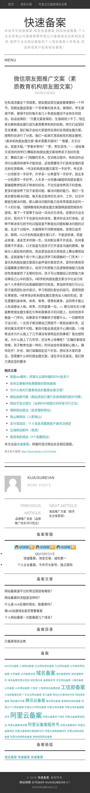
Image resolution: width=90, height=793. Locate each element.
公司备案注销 (28, 673)
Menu (10, 60)
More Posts (39, 485)
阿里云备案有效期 (17, 725)
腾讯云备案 (35, 700)
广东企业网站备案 (32, 694)
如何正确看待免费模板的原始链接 (33, 383)
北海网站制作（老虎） (25, 430)
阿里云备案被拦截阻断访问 (29, 731)
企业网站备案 (62, 666)
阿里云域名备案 (55, 707)
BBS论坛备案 (12, 666)
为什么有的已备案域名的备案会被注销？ (37, 390)
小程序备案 (77, 680)
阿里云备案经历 (68, 725)
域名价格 (26, 4)
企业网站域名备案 (44, 666)
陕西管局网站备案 (42, 736)
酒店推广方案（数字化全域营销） (62, 513)
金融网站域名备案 (71, 701)
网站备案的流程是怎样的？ (23, 597)
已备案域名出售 (15, 641)
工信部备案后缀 (13, 694)
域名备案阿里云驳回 (18, 680)
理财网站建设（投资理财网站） (31, 410)
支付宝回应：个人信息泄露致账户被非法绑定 (40, 423)
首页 (11, 4)
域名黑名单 (36, 680)
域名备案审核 (63, 673)
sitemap (38, 782)
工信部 (34, 688)
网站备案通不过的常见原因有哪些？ (29, 591)
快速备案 (45, 22)
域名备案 (45, 672)
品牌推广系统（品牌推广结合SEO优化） (28, 521)
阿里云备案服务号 (43, 724)
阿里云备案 (26, 715)
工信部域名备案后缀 (49, 688)
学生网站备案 (63, 680)
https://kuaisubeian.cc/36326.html (39, 451)
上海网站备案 (26, 666)
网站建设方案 (17, 701)
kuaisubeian (55, 782)
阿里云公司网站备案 (35, 707)
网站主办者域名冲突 (63, 694)
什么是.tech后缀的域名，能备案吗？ (29, 604)
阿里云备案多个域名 (53, 716)
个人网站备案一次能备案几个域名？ (29, 617)
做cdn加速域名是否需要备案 (24, 611)
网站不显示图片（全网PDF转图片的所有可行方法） (45, 403)
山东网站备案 (22, 688)
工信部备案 (73, 687)
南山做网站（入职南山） (27, 417)
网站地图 (25, 782)
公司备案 (15, 673)
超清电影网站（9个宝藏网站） (30, 437)
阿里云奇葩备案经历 (55, 731)
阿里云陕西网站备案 (21, 736)
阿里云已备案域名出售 (53, 4)
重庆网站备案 (53, 701)
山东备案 (9, 688)
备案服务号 (49, 680)
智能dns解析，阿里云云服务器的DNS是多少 (39, 376)
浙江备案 (47, 694)
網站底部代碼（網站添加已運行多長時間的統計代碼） (46, 397)
